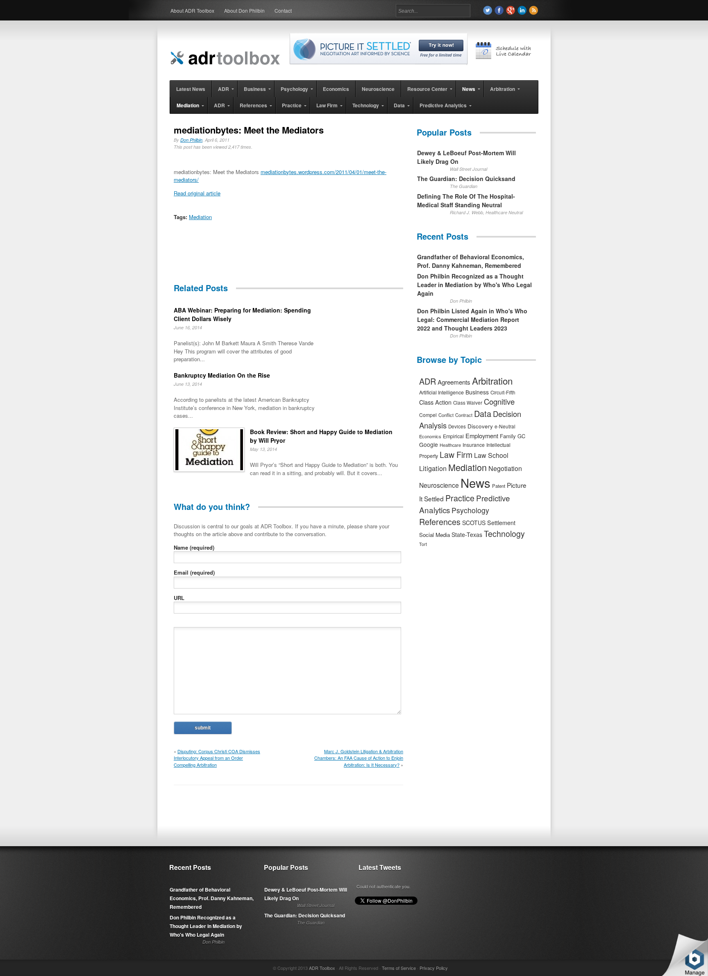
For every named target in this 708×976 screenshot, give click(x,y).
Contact (283, 10)
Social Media (434, 535)
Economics (430, 436)
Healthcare (450, 445)
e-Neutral (505, 426)
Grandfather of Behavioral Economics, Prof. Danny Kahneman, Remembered (470, 261)
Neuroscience (439, 484)
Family (508, 436)
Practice (459, 498)
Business (477, 392)
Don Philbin (191, 140)
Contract (463, 415)
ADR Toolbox (322, 968)
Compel (428, 414)
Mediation (200, 217)
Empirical (453, 436)
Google (428, 444)
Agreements (454, 382)
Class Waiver (467, 402)
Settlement (501, 523)
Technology (504, 533)
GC (521, 436)
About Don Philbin (244, 10)
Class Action (435, 402)
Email (194, 572)
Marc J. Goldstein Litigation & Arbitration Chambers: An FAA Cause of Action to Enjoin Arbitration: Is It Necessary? (358, 758)
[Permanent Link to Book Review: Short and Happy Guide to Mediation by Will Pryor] (209, 451)
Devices (457, 426)
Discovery (480, 426)
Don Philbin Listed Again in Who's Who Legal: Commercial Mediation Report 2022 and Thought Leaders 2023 (472, 319)
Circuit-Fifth (502, 392)
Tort (423, 544)
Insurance (474, 444)
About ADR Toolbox (192, 10)
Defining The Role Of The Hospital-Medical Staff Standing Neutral (466, 200)
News (475, 482)
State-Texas (467, 534)
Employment (481, 435)
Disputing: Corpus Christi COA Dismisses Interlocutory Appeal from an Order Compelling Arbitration (217, 758)
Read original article (197, 193)
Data (482, 413)
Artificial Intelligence (441, 392)
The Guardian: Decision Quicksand (466, 178)
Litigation (433, 468)
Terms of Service (399, 968)
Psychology (470, 510)
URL (179, 598)
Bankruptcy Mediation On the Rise (222, 375)
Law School (491, 455)
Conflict (446, 415)
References (440, 522)
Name (194, 547)
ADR (427, 381)
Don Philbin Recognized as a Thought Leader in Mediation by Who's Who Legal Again (474, 284)
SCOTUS (474, 523)
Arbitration (492, 380)
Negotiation (505, 468)
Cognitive (499, 401)
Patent (498, 485)
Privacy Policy (434, 968)
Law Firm (456, 454)
